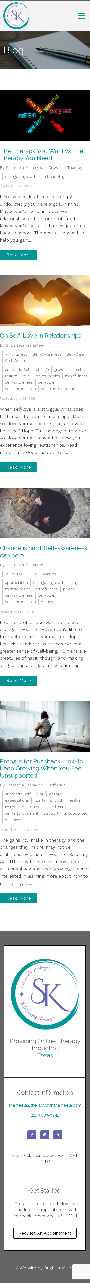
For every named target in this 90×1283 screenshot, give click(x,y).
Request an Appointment (45, 1233)
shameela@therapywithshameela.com (45, 1105)
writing (47, 601)
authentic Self (18, 369)
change (11, 176)
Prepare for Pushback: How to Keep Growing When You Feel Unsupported (42, 768)
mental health (47, 376)
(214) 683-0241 (45, 1115)
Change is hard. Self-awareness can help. (43, 551)
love (26, 376)
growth (30, 176)
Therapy (75, 167)
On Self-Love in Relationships (41, 335)
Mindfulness (16, 354)
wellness (13, 819)
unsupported (76, 813)
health (78, 369)
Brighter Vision (59, 1267)
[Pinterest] (58, 1134)
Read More (18, 255)
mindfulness (76, 376)
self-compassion (20, 388)
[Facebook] (32, 1134)
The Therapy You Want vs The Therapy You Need (41, 154)
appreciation (16, 582)
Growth (55, 167)
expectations (17, 800)
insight (11, 376)
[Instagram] (45, 1134)
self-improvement (57, 388)
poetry (69, 589)
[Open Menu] (81, 16)
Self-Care (75, 354)
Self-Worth (15, 360)
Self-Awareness (47, 354)
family (39, 800)
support (51, 813)
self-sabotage (54, 176)
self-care (46, 382)
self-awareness (19, 382)
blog (40, 794)
